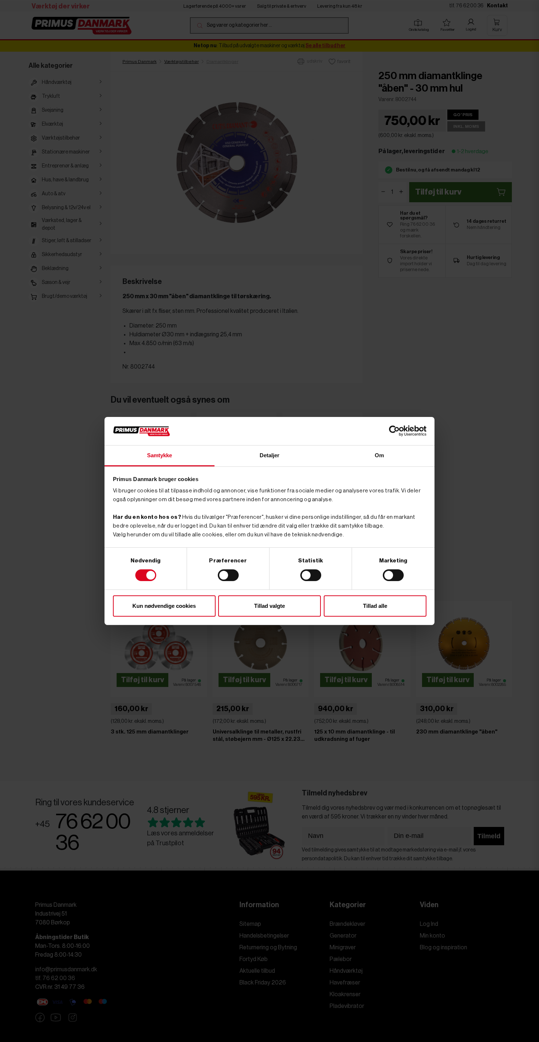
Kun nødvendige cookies (164, 606)
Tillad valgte (269, 606)
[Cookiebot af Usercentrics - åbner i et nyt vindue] (394, 430)
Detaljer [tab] (270, 455)
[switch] (228, 575)
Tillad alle (375, 606)
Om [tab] (379, 455)
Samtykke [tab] (159, 455)
